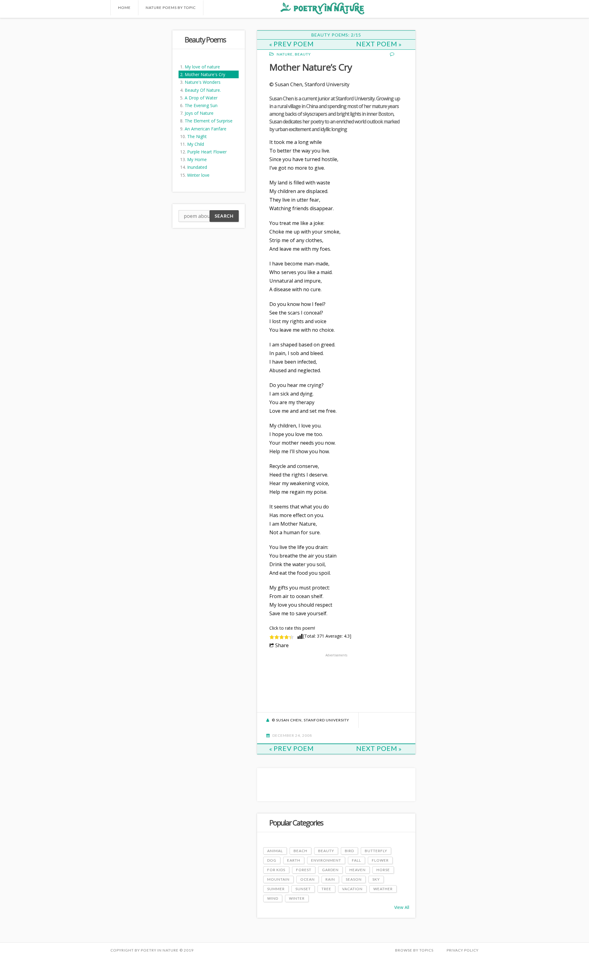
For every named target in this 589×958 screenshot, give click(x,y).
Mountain (278, 879)
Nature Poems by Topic (171, 7)
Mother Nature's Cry (205, 74)
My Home (197, 159)
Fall (356, 860)
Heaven (357, 869)
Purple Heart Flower (207, 152)
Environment (326, 860)
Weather (383, 889)
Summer (276, 889)
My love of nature (202, 67)
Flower (380, 860)
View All (401, 907)
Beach (300, 850)
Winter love (198, 175)
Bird (349, 850)
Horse (383, 869)
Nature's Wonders (203, 82)
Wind (272, 898)
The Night (197, 136)
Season (354, 879)
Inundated (197, 167)
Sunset (303, 889)
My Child (195, 144)
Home (124, 7)
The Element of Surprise (209, 121)
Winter (297, 898)
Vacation (352, 889)
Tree (326, 889)
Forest (303, 869)
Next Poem (377, 44)
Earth (293, 860)
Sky (376, 879)
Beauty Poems (205, 39)
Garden (330, 869)
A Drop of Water (201, 98)
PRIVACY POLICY (463, 950)
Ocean (307, 879)
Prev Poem (294, 44)
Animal (275, 850)
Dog (271, 860)
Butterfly (376, 850)
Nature (285, 54)
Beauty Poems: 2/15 (336, 34)
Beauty (303, 54)
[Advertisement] (135, 122)
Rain (330, 879)
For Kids (276, 869)
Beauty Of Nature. (203, 90)
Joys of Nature (199, 113)
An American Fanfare (205, 129)
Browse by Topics (414, 950)
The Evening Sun (201, 105)
